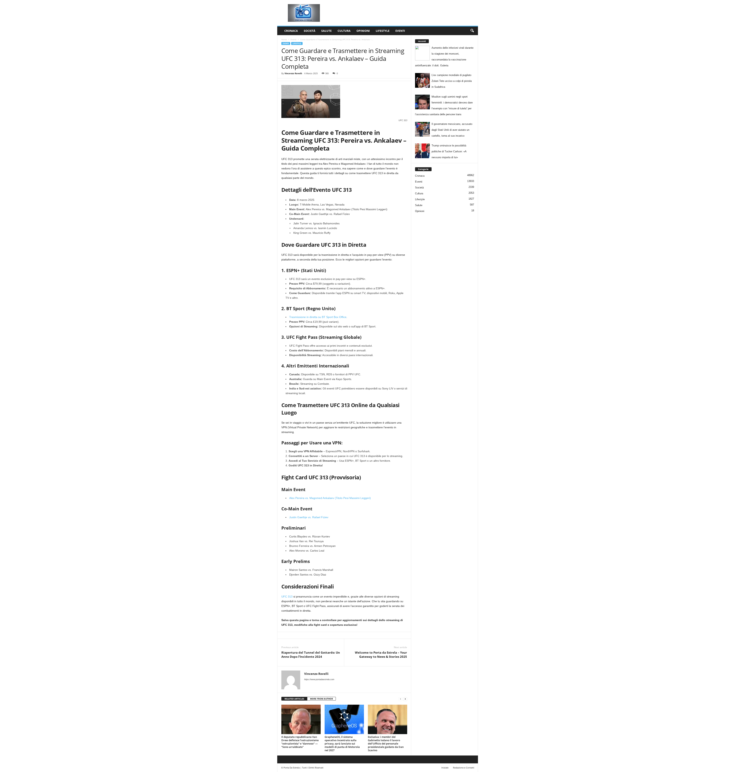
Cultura (344, 31)
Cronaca (291, 31)
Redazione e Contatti (463, 767)
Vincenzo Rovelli (293, 73)
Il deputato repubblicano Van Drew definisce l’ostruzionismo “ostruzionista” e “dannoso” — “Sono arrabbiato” (300, 742)
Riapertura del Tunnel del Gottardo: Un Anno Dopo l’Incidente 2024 (310, 654)
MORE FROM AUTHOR (321, 698)
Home (284, 39)
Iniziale (444, 767)
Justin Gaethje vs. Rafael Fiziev (308, 517)
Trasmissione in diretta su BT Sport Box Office (317, 317)
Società (309, 31)
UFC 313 (287, 596)
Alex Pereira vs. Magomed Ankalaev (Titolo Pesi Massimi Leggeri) (330, 498)
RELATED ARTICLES (294, 698)
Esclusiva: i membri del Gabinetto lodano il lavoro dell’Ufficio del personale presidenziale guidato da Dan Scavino (386, 743)
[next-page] (405, 699)
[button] (472, 30)
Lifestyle (382, 31)
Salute (326, 31)
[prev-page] (400, 699)
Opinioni (363, 31)
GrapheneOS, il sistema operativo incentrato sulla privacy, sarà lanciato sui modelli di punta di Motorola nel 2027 (342, 743)
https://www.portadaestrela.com (319, 679)
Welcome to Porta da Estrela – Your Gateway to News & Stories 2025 (381, 654)
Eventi (400, 31)
